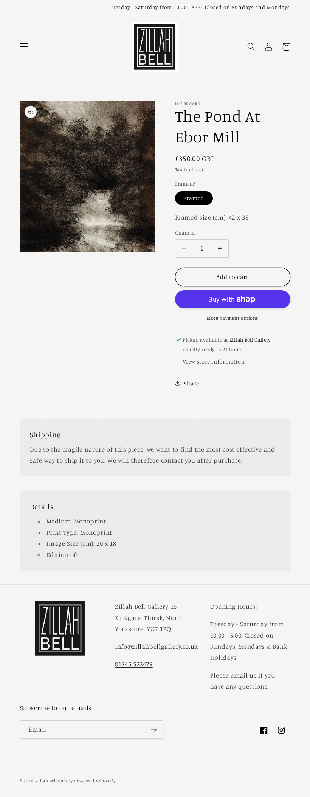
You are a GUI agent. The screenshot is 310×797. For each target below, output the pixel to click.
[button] (24, 47)
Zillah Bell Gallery (54, 780)
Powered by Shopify (94, 780)
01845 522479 (134, 664)
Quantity (185, 233)
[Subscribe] (153, 729)
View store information (214, 361)
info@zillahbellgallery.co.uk (156, 646)
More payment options (232, 318)
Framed (194, 198)
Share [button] (191, 383)
